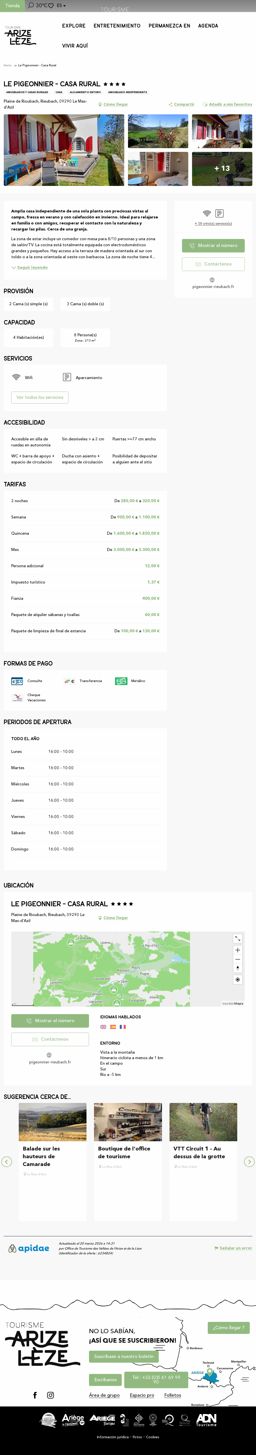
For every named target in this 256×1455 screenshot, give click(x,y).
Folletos (172, 1395)
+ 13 (222, 168)
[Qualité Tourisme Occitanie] (168, 1420)
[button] (30, 6)
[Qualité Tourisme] (185, 1420)
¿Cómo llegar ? (228, 1328)
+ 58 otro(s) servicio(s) (213, 223)
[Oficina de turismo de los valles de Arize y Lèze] (20, 35)
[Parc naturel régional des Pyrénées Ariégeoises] (124, 1420)
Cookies (152, 1437)
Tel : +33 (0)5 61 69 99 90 (156, 1379)
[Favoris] (52, 6)
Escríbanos (105, 1380)
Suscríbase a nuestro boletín (124, 1356)
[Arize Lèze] (48, 1420)
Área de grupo (104, 1395)
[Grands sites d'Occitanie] (153, 1420)
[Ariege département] (73, 1420)
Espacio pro (142, 1395)
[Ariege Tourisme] (102, 1420)
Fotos (137, 1437)
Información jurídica (113, 1437)
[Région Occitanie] (139, 1420)
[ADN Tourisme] (206, 1420)
